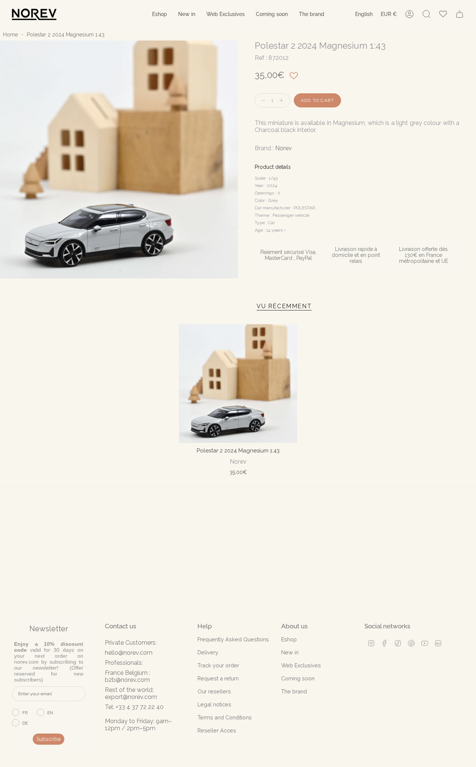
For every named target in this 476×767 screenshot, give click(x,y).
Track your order (218, 665)
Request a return (218, 678)
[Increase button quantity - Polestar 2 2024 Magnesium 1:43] (283, 100)
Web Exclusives (301, 665)
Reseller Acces (216, 730)
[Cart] (459, 14)
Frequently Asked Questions (233, 639)
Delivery (207, 652)
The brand (294, 691)
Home (10, 35)
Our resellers (214, 691)
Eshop (289, 639)
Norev (283, 148)
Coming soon (298, 678)
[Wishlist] (443, 14)
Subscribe (48, 739)
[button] (160, 14)
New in (290, 652)
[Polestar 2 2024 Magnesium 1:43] (238, 383)
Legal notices (214, 704)
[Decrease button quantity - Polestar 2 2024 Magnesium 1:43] (262, 100)
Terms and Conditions (224, 717)
